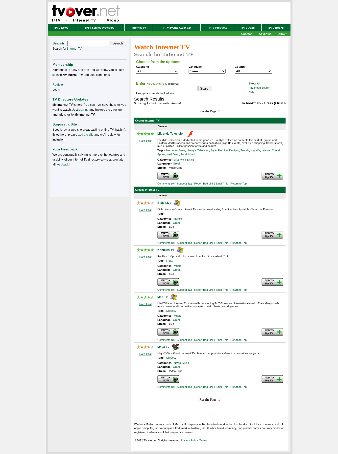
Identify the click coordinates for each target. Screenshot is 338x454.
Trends (245, 150)
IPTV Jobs (248, 27)
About (282, 33)
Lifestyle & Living (184, 159)
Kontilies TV (165, 249)
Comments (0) (166, 183)
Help (251, 91)
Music (191, 154)
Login (56, 89)
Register (58, 84)
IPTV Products (218, 27)
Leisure (266, 150)
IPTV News (61, 27)
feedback (62, 164)
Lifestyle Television (170, 133)
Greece (170, 310)
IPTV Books (276, 27)
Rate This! (145, 140)
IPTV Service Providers (99, 27)
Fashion (223, 150)
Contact (246, 33)
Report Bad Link (204, 183)
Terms (203, 440)
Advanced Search (259, 87)
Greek (177, 163)
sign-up (83, 109)
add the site (86, 134)
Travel (276, 150)
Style (214, 150)
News (177, 362)
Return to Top (238, 183)
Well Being (173, 154)
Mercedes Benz (175, 150)
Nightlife (255, 150)
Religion (178, 218)
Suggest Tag (184, 183)
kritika (169, 260)
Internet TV (139, 27)
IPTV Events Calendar (177, 27)
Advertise (265, 33)
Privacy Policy (189, 440)
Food (184, 154)
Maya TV (163, 347)
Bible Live (164, 203)
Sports (161, 154)
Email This (222, 183)
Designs (234, 150)
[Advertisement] (89, 182)
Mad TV (162, 297)
